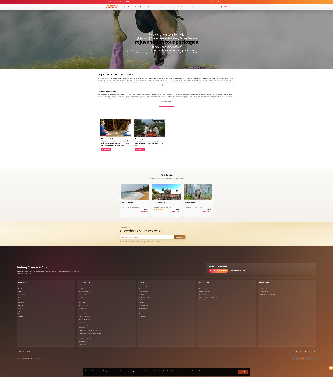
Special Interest (83, 322)
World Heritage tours (84, 291)
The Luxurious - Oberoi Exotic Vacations (90, 330)
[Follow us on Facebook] (300, 351)
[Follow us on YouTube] (305, 351)
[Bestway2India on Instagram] (212, 2)
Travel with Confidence (265, 286)
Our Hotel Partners (144, 305)
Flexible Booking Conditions (267, 294)
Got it (243, 372)
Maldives (20, 300)
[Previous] (120, 200)
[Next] (213, 200)
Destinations (127, 7)
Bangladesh (21, 294)
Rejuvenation (82, 311)
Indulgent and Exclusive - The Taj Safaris (90, 333)
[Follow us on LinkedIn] (310, 351)
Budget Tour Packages (85, 339)
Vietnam (20, 305)
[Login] (225, 7)
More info (205, 371)
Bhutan (20, 291)
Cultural (81, 286)
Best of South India (161, 202)
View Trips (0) (106, 149)
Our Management (144, 291)
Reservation (187, 7)
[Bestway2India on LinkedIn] (221, 2)
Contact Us (198, 7)
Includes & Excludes (204, 291)
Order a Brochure (204, 286)
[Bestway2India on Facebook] (215, 2)
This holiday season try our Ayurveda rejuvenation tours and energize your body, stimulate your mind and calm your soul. (149, 142)
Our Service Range (144, 297)
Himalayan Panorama (85, 319)
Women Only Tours (84, 341)
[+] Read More (166, 85)
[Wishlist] (221, 6)
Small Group (82, 289)
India (19, 286)
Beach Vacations (83, 305)
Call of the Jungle (83, 308)
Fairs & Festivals (83, 314)
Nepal (20, 289)
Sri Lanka (20, 297)
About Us (177, 7)
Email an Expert (203, 300)
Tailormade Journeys (154, 7)
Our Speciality (143, 300)
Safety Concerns (143, 311)
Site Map (141, 302)
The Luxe (81, 297)
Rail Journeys (82, 302)
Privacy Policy (142, 316)
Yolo (80, 300)
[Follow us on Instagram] (296, 351)
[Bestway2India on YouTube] (218, 2)
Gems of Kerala (191, 202)
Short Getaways (83, 327)
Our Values (142, 294)
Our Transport (143, 308)
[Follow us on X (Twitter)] (314, 351)
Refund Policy (203, 294)
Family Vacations (83, 294)
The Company (143, 286)
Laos (19, 308)
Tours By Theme (139, 7)
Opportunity (142, 314)
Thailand (20, 316)
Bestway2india (30, 358)
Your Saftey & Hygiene (265, 289)
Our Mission (142, 289)
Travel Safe (264, 283)
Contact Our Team (238, 271)
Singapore (21, 314)
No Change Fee (263, 291)
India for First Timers (129, 202)
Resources (168, 7)
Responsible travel (204, 289)
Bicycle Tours (82, 344)
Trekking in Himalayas (85, 316)
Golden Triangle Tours (85, 336)
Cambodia (21, 302)
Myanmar (21, 311)
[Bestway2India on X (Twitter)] (224, 2)
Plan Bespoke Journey (218, 271)
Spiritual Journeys (84, 325)
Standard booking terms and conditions (210, 297)
